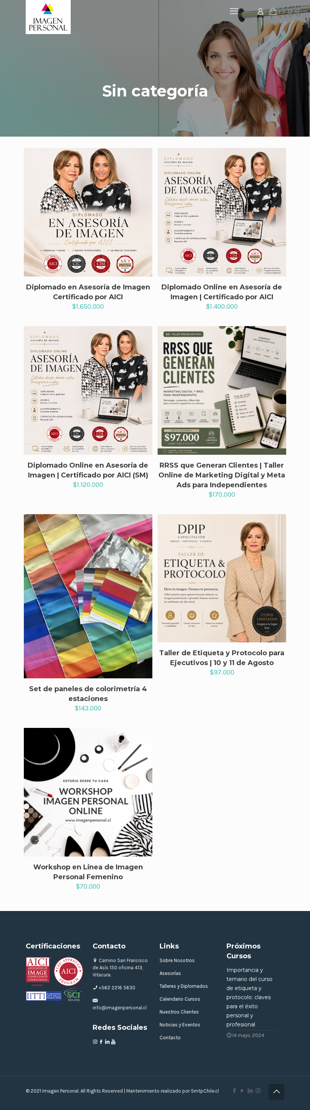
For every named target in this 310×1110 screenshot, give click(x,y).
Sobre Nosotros (177, 960)
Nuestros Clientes (179, 1012)
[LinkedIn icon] (250, 1090)
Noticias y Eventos (180, 1025)
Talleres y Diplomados (184, 986)
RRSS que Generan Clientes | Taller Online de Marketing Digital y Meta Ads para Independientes (221, 475)
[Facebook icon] (234, 1090)
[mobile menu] (234, 11)
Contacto (170, 1037)
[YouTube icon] (242, 1090)
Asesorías (170, 973)
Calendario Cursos (180, 999)
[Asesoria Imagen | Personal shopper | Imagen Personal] (48, 17)
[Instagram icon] (258, 1090)
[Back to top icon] (276, 1092)
